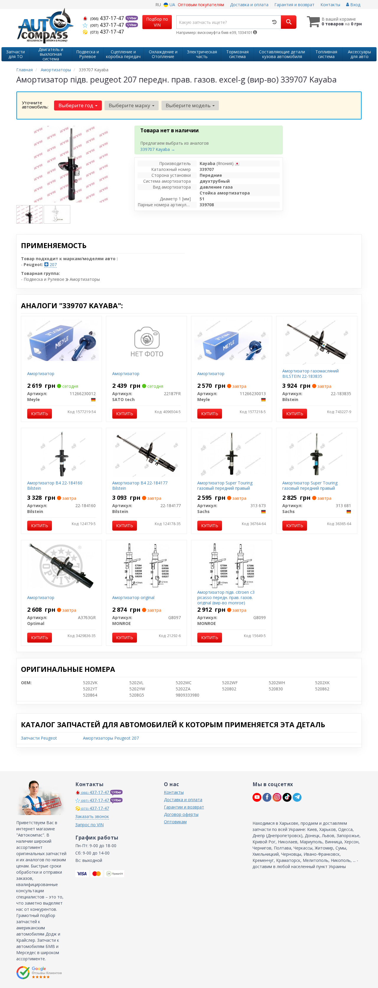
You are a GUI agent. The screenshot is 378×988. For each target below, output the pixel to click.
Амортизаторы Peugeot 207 (111, 738)
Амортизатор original (133, 597)
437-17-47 (108, 18)
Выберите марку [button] (130, 105)
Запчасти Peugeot (39, 738)
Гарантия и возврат (294, 4)
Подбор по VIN (157, 22)
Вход (354, 4)
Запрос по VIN (89, 824)
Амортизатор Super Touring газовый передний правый (224, 485)
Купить (39, 413)
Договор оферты (181, 814)
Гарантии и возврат (184, 807)
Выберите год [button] (76, 105)
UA (171, 4)
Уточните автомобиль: (35, 105)
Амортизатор (40, 373)
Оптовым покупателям (201, 4)
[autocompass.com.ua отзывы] (39, 972)
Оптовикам (175, 821)
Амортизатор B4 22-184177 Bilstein (139, 485)
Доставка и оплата (249, 4)
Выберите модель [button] (189, 105)
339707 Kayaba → (157, 149)
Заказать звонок (92, 816)
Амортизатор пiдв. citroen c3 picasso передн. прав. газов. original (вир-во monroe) (226, 597)
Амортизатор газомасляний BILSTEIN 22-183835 (310, 373)
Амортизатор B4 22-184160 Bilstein (54, 485)
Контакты (330, 4)
